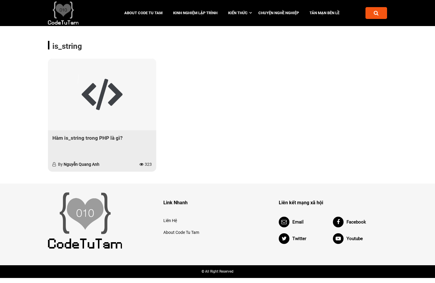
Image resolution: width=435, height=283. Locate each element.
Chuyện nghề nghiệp (278, 13)
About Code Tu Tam (143, 13)
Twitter (299, 238)
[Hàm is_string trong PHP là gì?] (102, 94)
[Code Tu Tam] (73, 13)
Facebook (356, 222)
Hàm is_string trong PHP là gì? (87, 138)
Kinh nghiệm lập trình (195, 13)
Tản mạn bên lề (324, 13)
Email (298, 222)
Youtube (355, 238)
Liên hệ (170, 220)
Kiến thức (238, 13)
